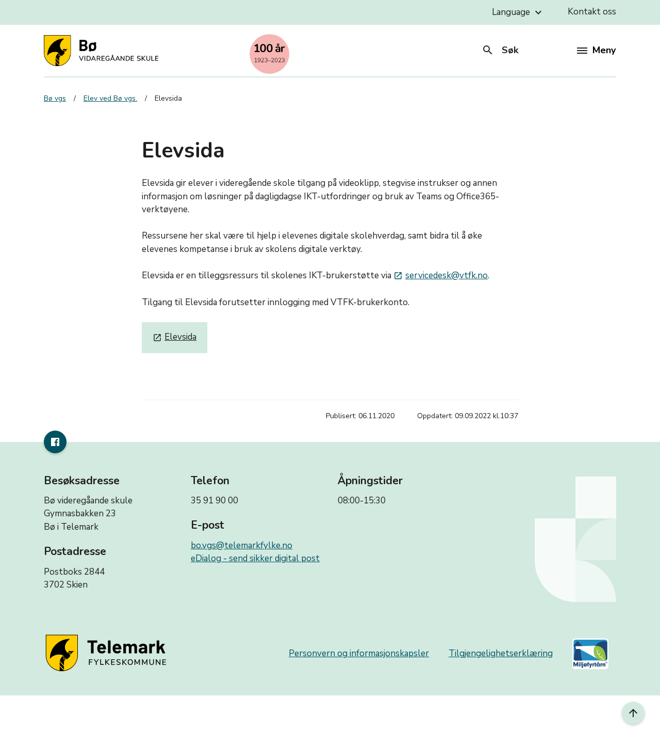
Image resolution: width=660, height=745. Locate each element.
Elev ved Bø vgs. (110, 98)
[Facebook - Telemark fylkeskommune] (55, 442)
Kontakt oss (592, 12)
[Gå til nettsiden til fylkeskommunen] (108, 654)
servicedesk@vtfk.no (440, 275)
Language (518, 12)
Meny (604, 50)
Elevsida (174, 337)
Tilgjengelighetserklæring (501, 653)
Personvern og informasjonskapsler (359, 653)
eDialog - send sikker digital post (255, 558)
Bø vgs (55, 98)
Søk (500, 50)
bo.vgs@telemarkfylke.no (241, 545)
